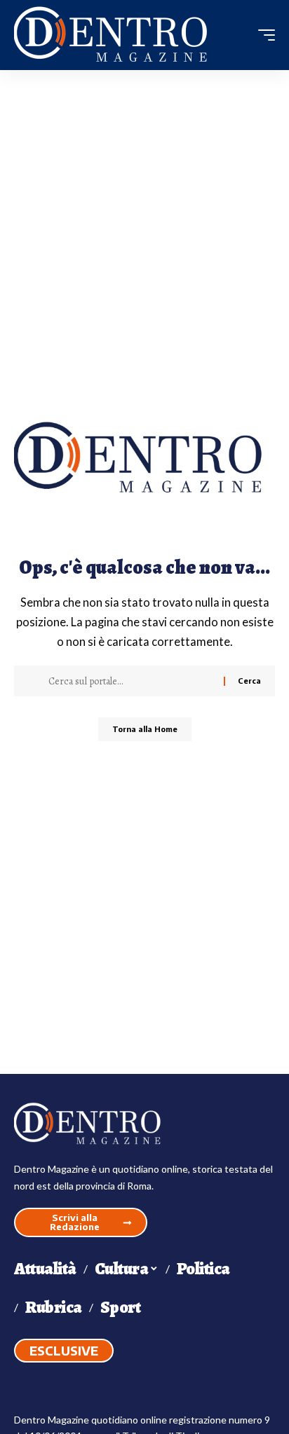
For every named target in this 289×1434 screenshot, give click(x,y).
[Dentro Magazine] (115, 35)
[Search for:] (131, 681)
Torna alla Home (144, 728)
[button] (263, 35)
